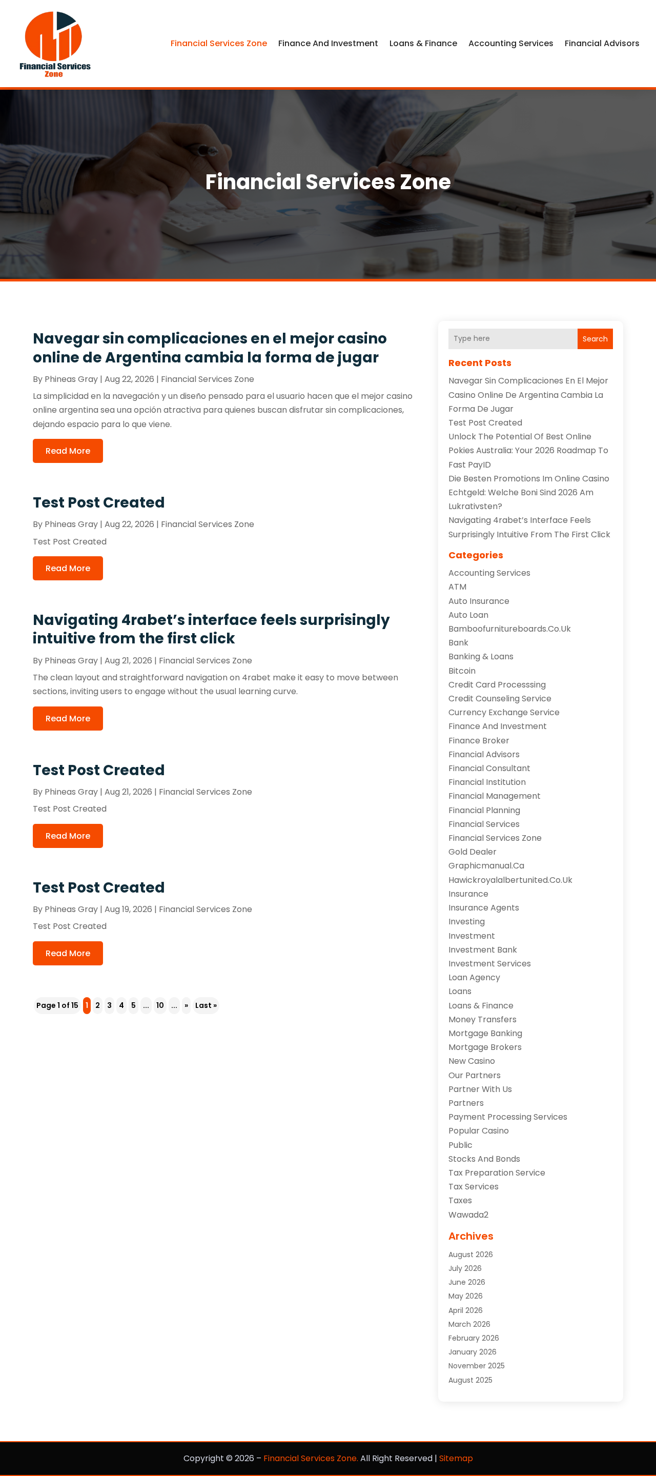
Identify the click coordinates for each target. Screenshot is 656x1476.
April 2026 (465, 1310)
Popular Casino (478, 1131)
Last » (206, 1005)
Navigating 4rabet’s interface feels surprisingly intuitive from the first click (211, 629)
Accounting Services (511, 43)
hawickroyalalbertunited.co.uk (510, 880)
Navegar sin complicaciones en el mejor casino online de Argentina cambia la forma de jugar (210, 348)
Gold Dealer (472, 852)
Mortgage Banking (485, 1033)
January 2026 (472, 1352)
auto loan (468, 615)
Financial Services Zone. (310, 1458)
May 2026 (465, 1296)
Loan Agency (474, 977)
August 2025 (470, 1380)
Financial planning (484, 810)
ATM (457, 587)
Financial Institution (487, 782)
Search (595, 339)
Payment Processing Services (507, 1117)
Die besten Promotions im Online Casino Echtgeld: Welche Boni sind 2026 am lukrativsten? (528, 492)
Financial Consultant (489, 768)
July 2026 (465, 1268)
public (460, 1145)
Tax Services (473, 1186)
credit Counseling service (499, 698)
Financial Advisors (602, 43)
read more (68, 451)
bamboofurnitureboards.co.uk (509, 629)
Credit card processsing (497, 685)
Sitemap (456, 1458)
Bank (458, 643)
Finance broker (478, 740)
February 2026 (473, 1338)
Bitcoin (462, 671)
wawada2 (468, 1215)
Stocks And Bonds (484, 1159)
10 (160, 1005)
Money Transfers (482, 1019)
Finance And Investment (328, 43)
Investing (466, 921)
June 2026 (466, 1282)
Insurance (468, 894)
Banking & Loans (481, 656)
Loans (459, 991)
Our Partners (474, 1075)
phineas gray (71, 379)
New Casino (471, 1061)
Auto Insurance (478, 601)
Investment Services (489, 963)
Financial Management (494, 796)
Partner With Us (480, 1089)
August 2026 (470, 1254)
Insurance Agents (483, 908)
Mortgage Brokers (485, 1047)
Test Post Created (99, 503)
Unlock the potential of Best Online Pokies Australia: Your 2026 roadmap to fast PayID (528, 450)
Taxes (460, 1200)
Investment (471, 936)
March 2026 (469, 1324)
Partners (466, 1103)
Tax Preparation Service (496, 1173)
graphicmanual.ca (486, 866)
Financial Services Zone (219, 43)
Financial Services (484, 824)
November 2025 (476, 1366)
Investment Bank (482, 950)
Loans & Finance (423, 43)
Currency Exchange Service (504, 712)
